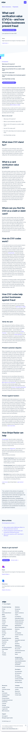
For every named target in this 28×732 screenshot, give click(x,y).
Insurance (17, 643)
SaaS (16, 631)
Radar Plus (12, 448)
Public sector (18, 652)
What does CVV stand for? (8, 64)
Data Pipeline (5, 625)
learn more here (11, 425)
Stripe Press (18, 693)
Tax (3, 651)
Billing (3, 614)
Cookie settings (5, 707)
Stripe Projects (18, 680)
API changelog (18, 677)
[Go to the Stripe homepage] (3, 602)
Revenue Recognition (7, 647)
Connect (4, 622)
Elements (4, 627)
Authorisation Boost (6, 612)
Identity (4, 631)
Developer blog (18, 682)
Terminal (4, 653)
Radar (3, 645)
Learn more (5, 43)
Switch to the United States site (9, 728)
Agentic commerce (19, 612)
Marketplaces (18, 625)
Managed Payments (6, 638)
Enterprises (17, 609)
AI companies (18, 632)
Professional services (20, 650)
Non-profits (17, 648)
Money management (19, 627)
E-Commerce (18, 616)
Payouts (4, 643)
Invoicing (4, 632)
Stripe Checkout (18, 334)
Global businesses (19, 622)
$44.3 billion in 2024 (15, 104)
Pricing (3, 609)
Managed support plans (7, 717)
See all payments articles (8, 523)
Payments (15, 6)
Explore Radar (5, 574)
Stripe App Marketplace (20, 661)
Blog (3, 691)
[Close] (25, 725)
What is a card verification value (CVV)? (11, 66)
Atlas (3, 611)
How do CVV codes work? (8, 72)
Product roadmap (19, 687)
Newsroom (17, 691)
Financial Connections (7, 629)
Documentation (18, 671)
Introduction (5, 61)
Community (4, 693)
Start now (5, 560)
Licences (4, 703)
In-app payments (19, 623)
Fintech (16, 636)
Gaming (16, 638)
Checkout (4, 618)
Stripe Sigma (5, 649)
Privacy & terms (5, 698)
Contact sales (14, 560)
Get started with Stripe (8, 30)
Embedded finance (19, 618)
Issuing (3, 634)
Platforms (17, 629)
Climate (4, 620)
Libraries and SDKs (19, 678)
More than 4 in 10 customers (9, 382)
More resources (6, 6)
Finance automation (19, 620)
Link (3, 636)
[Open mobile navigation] (25, 2)
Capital (3, 616)
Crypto (3, 623)
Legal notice (5, 709)
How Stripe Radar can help (8, 78)
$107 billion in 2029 (20, 306)
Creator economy (19, 634)
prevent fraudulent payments (18, 387)
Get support (5, 716)
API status (17, 675)
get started (20, 482)
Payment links (5, 640)
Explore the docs (6, 590)
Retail (16, 654)
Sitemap (4, 705)
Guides (3, 687)
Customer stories (6, 689)
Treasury (4, 654)
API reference (18, 673)
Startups (17, 611)
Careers (17, 689)
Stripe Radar (11, 253)
